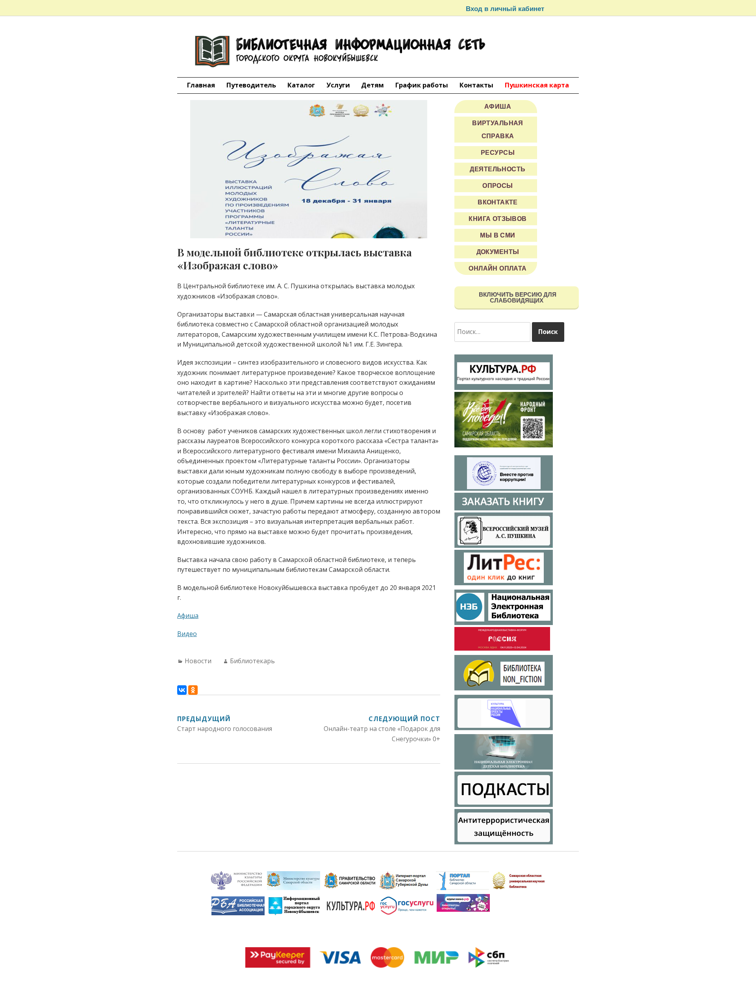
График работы (421, 84)
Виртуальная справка (497, 129)
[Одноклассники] (193, 690)
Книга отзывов (498, 218)
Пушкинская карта (537, 84)
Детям (372, 84)
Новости (198, 661)
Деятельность (497, 169)
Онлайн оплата (498, 268)
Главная (201, 84)
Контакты (476, 84)
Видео (187, 633)
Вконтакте (498, 202)
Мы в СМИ (497, 235)
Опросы (497, 185)
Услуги (338, 84)
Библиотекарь (252, 661)
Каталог (301, 84)
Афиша (187, 615)
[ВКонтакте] (182, 690)
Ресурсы (498, 152)
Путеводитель (251, 84)
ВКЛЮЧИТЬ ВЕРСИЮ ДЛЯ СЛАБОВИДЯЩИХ (516, 297)
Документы (497, 252)
